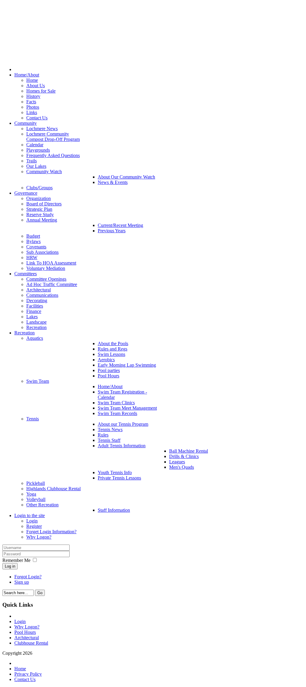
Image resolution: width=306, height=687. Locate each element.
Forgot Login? (28, 576)
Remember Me (16, 560)
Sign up (21, 582)
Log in (10, 566)
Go (39, 593)
